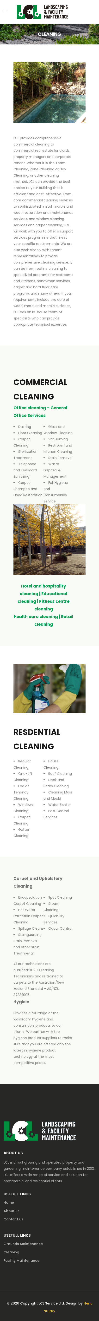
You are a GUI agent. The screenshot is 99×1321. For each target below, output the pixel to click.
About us (11, 1211)
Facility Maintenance (21, 1260)
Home (9, 1202)
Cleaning (11, 1252)
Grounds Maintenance (23, 1244)
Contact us (13, 1219)
